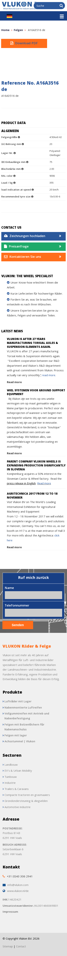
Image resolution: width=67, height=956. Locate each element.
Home (5, 30)
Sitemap (8, 946)
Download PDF (26, 43)
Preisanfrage (19, 247)
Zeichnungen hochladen (27, 236)
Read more (14, 382)
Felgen (18, 30)
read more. (49, 375)
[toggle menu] (61, 16)
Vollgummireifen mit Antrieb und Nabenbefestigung (26, 716)
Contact (21, 946)
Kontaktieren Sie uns (25, 257)
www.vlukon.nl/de (18, 891)
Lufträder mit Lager (17, 701)
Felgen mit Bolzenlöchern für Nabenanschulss (24, 727)
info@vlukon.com (17, 885)
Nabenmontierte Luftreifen (23, 708)
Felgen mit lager (15, 735)
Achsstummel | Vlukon (19, 741)
